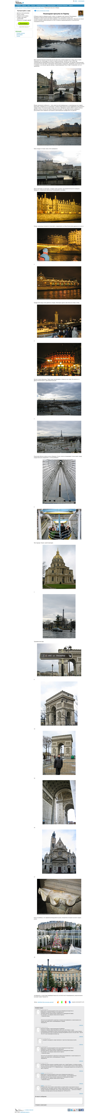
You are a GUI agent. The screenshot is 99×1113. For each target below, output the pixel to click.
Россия (33, 5)
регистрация (81, 1)
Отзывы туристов (18, 7)
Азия (29, 5)
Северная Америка (41, 5)
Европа (24, 5)
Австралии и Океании (62, 5)
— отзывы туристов (28, 1109)
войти (76, 1)
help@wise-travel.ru (24, 1112)
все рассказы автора (48, 1002)
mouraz (42, 1073)
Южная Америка (51, 5)
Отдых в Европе (26, 7)
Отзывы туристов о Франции (37, 7)
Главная (19, 5)
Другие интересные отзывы (42, 10)
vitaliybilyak (80, 16)
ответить (81, 1025)
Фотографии (20, 34)
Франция (18, 31)
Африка (71, 5)
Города (18, 36)
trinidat (42, 1085)
